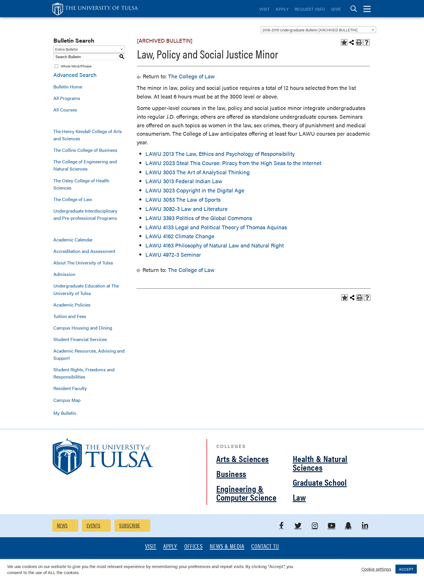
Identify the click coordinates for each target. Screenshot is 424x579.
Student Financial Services (80, 339)
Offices (193, 546)
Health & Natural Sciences (320, 462)
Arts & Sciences (242, 458)
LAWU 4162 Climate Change (179, 236)
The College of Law (72, 199)
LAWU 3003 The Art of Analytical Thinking (197, 172)
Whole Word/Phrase (76, 66)
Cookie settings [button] (376, 569)
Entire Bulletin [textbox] (66, 49)
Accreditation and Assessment (84, 251)
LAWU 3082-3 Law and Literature (186, 209)
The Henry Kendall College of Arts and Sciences (87, 135)
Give (336, 9)
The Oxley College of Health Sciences (81, 184)
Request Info (309, 9)
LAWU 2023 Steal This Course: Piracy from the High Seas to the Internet (233, 163)
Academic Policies (72, 304)
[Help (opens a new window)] (366, 42)
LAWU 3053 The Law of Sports (183, 199)
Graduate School (320, 482)
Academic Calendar (73, 239)
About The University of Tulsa (83, 262)
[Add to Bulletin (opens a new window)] (344, 42)
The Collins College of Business (85, 150)
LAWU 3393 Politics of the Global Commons (198, 218)
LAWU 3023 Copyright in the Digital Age (194, 190)
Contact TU (265, 546)
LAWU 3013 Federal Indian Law (183, 181)
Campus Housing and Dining (82, 327)
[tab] (353, 9)
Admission (64, 274)
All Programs (66, 98)
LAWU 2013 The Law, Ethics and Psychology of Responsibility (220, 154)
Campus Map (66, 400)
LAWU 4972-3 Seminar (173, 254)
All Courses (65, 109)
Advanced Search (75, 75)
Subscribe (129, 525)
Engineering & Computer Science (246, 492)
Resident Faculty (70, 388)
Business (231, 473)
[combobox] (318, 29)
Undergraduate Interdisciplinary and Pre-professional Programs (85, 214)
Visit (264, 9)
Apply (282, 9)
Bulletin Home (67, 86)
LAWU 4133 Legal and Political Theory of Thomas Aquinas (216, 227)
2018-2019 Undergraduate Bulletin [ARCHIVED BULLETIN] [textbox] (309, 30)
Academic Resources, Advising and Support (89, 354)
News (62, 525)
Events (94, 525)
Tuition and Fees (69, 316)
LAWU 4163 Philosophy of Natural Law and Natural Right (214, 245)
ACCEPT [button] (406, 569)
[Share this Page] (351, 42)
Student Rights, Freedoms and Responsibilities (84, 373)
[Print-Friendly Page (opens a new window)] (359, 42)
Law (299, 497)
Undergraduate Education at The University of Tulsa (86, 289)
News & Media (227, 546)
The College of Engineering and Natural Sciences (85, 165)
